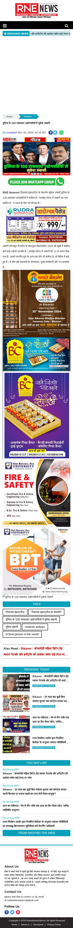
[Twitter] (12, 912)
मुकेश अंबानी (12, 626)
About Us (11, 866)
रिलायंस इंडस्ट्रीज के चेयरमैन (46, 612)
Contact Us (12, 891)
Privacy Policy (54, 924)
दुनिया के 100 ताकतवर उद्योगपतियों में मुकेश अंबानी (31, 619)
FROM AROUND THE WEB (36, 833)
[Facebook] (6, 912)
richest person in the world (22, 634)
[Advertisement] (36, 75)
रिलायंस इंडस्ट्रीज (15, 612)
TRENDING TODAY (36, 669)
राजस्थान (27, 116)
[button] (5, 25)
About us (25, 924)
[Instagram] (18, 912)
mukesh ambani (35, 626)
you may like (36, 763)
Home (9, 116)
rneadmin (12, 132)
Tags (36, 604)
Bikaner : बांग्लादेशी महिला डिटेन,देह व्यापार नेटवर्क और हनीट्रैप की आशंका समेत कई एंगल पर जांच (34, 654)
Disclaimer (38, 924)
